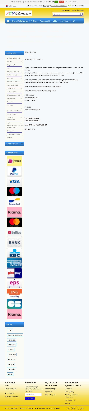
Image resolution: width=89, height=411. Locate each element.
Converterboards (36, 36)
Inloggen (46, 6)
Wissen (22, 143)
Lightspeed (56, 408)
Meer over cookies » (71, 2)
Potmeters (54, 31)
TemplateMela (39, 408)
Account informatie (51, 386)
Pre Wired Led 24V (14, 26)
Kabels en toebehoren (54, 36)
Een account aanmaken (59, 6)
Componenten (12, 31)
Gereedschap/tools (66, 42)
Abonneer (30, 398)
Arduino (34, 21)
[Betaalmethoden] (14, 238)
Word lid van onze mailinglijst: (33, 389)
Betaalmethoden (10, 389)
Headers (65, 31)
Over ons (33, 52)
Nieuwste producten (12, 397)
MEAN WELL (12, 345)
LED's (55, 21)
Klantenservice (70, 400)
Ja (56, 2)
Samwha (11, 364)
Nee (61, 2)
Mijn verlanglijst (50, 395)
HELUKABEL (11, 340)
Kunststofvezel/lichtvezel (16, 36)
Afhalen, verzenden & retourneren (72, 396)
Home (8, 20)
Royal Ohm (11, 359)
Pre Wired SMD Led (41, 26)
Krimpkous (52, 42)
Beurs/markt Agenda (20, 21)
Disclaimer (68, 389)
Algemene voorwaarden (73, 386)
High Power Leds (58, 26)
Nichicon (11, 350)
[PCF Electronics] (18, 13)
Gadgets (10, 47)
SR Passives (12, 369)
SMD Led (27, 26)
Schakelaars (42, 31)
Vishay (10, 374)
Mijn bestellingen (50, 389)
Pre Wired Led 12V (67, 21)
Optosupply (12, 355)
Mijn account (66, 10)
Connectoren (73, 26)
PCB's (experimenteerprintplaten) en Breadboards (26, 42)
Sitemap (68, 403)
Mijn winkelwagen (78, 10)
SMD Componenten (28, 31)
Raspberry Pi (45, 21)
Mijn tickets (48, 392)
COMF (10, 330)
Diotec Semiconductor (15, 335)
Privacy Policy (69, 392)
